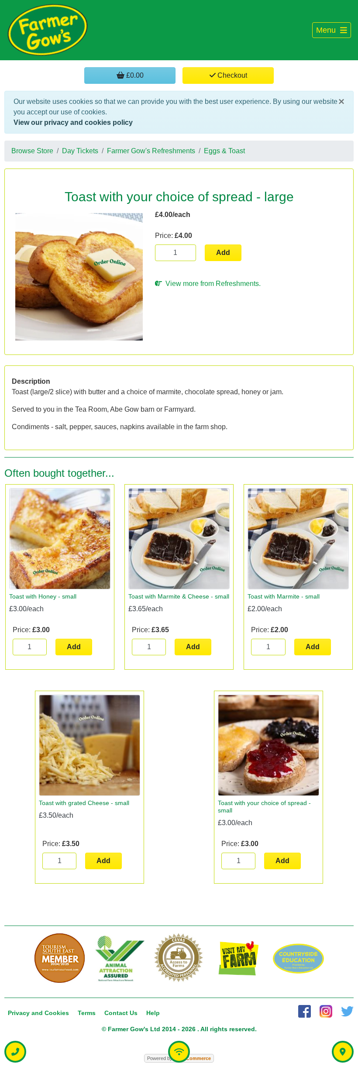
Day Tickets (80, 151)
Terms (87, 1012)
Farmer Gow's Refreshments (151, 151)
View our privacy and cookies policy (73, 122)
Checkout (231, 75)
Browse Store (32, 151)
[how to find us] (343, 1052)
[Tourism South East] (59, 958)
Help (153, 1012)
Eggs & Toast (224, 151)
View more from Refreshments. (211, 283)
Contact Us (121, 1012)
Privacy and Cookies (38, 1012)
